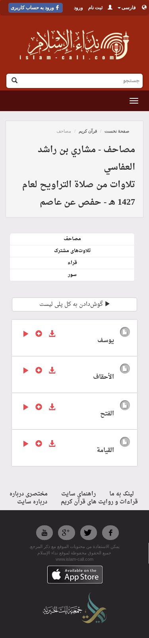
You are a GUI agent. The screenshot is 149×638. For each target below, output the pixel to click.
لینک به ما (121, 494)
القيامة (105, 450)
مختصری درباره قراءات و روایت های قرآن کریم (74, 498)
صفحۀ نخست (116, 131)
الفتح (107, 414)
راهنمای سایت (78, 494)
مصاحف (72, 239)
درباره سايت (32, 502)
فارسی (129, 7)
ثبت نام (95, 7)
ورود (78, 7)
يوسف (105, 340)
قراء (72, 262)
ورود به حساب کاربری (32, 7)
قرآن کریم (88, 131)
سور (72, 274)
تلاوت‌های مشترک (72, 251)
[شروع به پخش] (25, 334)
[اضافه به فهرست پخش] (38, 334)
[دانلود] (51, 334)
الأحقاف (103, 377)
